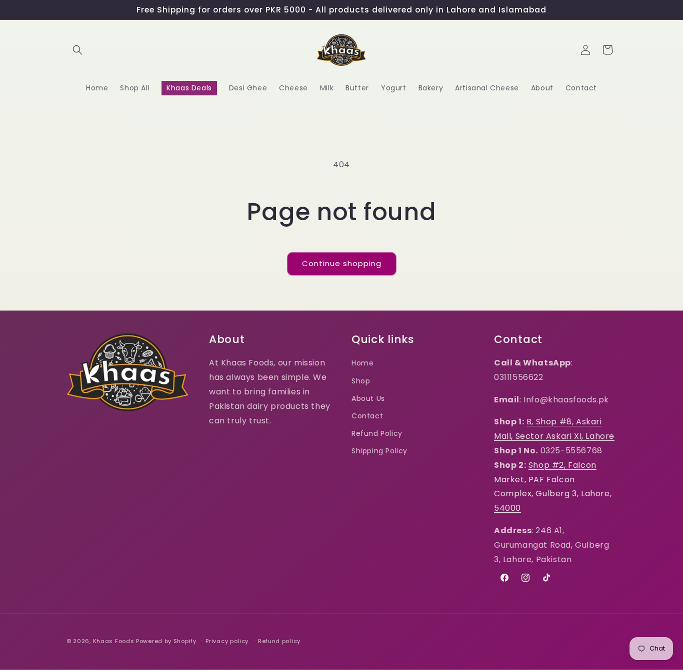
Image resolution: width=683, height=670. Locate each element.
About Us (368, 398)
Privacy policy (227, 641)
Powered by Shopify (166, 641)
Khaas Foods (113, 641)
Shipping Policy (380, 451)
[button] (77, 50)
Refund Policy (377, 433)
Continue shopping (342, 263)
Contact (367, 416)
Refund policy (279, 641)
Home (363, 363)
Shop (361, 380)
